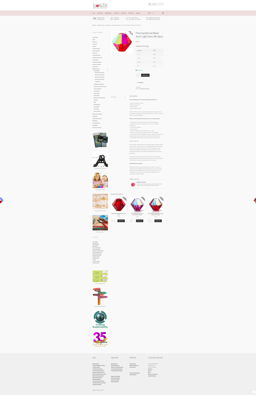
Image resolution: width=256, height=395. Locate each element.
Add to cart (145, 75)
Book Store (95, 41)
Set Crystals (96, 109)
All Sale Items (114, 363)
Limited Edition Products (116, 370)
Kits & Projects (96, 59)
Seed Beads (95, 116)
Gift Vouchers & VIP (96, 55)
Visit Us (149, 370)
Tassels (94, 259)
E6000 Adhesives (96, 244)
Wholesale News (115, 381)
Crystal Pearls (97, 93)
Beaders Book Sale (115, 365)
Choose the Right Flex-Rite (99, 365)
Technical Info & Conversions (99, 382)
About (131, 179)
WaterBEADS (95, 125)
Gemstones (95, 53)
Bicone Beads (108, 25)
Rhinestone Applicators (97, 252)
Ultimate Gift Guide (97, 384)
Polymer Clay (95, 66)
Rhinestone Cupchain (97, 253)
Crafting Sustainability (98, 369)
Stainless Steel (96, 258)
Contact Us (116, 13)
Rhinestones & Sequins (97, 114)
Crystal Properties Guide (98, 370)
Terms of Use (133, 367)
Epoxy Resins (95, 246)
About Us (150, 369)
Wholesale (123, 13)
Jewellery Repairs (152, 375)
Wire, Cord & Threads (97, 127)
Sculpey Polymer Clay (97, 255)
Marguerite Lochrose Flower (99, 97)
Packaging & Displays (97, 62)
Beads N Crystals (141, 182)
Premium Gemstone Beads (98, 250)
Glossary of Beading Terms (99, 372)
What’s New (100, 13)
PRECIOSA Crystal (100, 25)
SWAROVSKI (95, 120)
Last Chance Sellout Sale (116, 369)
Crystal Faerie (96, 91)
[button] (131, 33)
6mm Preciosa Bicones (99, 79)
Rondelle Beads (97, 104)
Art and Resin (95, 37)
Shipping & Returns (134, 365)
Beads (94, 39)
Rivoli (95, 102)
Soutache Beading (97, 379)
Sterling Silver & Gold (97, 118)
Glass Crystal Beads (97, 247)
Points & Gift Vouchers (135, 373)
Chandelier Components (99, 84)
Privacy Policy (133, 363)
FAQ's (149, 372)
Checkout (138, 13)
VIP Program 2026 (115, 379)
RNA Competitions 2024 (98, 375)
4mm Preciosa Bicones (99, 74)
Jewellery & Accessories (97, 57)
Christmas (95, 44)
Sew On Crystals (97, 111)
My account (130, 13)
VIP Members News (115, 378)
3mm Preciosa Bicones (116, 25)
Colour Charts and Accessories (100, 86)
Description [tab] (113, 97)
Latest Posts (136, 179)
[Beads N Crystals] (133, 184)
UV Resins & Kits (96, 262)
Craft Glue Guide (96, 367)
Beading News (108, 13)
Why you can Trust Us (153, 374)
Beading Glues (95, 243)
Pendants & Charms (97, 64)
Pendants (96, 100)
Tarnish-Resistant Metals (98, 381)
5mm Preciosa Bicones (99, 77)
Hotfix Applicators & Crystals (99, 374)
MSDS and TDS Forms (97, 377)
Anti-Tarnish (95, 241)
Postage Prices (133, 374)
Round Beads (96, 106)
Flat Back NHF (96, 95)
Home (95, 25)
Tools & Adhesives (96, 123)
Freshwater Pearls (96, 48)
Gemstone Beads (96, 50)
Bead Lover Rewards (115, 376)
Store (94, 13)
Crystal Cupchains (97, 88)
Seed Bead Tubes (96, 256)
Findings (94, 46)
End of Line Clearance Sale (117, 367)
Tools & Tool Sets (96, 261)
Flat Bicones (97, 81)
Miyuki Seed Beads (96, 249)
